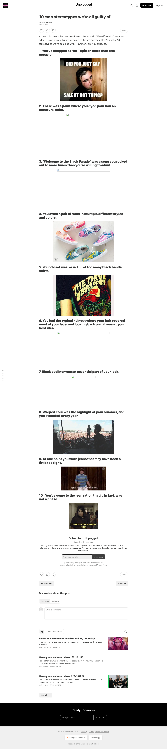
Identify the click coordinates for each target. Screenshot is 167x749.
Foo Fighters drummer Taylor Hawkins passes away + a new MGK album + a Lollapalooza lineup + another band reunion (71, 662)
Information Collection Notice (83, 565)
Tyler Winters (54, 647)
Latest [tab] (48, 631)
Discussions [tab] (57, 631)
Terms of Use (95, 562)
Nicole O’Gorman (45, 22)
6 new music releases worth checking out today (67, 638)
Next (120, 583)
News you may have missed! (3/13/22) (61, 676)
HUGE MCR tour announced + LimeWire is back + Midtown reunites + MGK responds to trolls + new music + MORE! (70, 680)
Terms (91, 731)
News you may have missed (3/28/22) (61, 657)
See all (44, 695)
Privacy (84, 731)
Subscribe (146, 5)
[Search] (131, 5)
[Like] (41, 30)
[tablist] (49, 601)
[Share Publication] (136, 5)
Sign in (159, 5)
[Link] (36, 53)
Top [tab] (41, 631)
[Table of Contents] (2, 374)
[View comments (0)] (47, 30)
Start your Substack (77, 738)
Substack (71, 744)
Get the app (95, 738)
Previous (48, 583)
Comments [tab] (44, 601)
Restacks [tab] (55, 601)
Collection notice (102, 731)
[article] (83, 644)
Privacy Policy (102, 565)
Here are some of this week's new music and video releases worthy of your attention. (70, 643)
